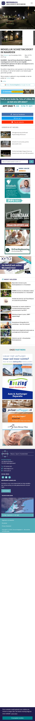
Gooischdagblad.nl (12, 2)
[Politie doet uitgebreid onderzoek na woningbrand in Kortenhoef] (6, 333)
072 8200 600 (8, 466)
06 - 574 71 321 (24, 106)
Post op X (18, 118)
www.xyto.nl (7, 470)
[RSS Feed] (9, 477)
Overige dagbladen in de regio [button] (10, 515)
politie (4, 81)
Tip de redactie (19, 122)
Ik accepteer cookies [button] (18, 718)
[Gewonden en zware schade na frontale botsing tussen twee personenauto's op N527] (6, 309)
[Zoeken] (31, 161)
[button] (1, 38)
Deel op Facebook (19, 114)
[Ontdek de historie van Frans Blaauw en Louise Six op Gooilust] (6, 301)
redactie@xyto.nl (8, 468)
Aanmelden (6, 491)
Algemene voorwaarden (8, 520)
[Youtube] (6, 477)
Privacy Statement (6, 526)
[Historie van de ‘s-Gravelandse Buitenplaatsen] (6, 340)
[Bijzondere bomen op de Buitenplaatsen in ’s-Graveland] (6, 285)
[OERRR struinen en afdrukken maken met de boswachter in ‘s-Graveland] (6, 293)
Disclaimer (4, 523)
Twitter (8, 78)
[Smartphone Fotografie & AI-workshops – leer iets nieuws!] (6, 325)
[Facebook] (3, 477)
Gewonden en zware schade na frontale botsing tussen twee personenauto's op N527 (21, 308)
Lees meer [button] (14, 713)
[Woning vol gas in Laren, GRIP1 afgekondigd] (6, 317)
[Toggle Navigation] (31, 3)
